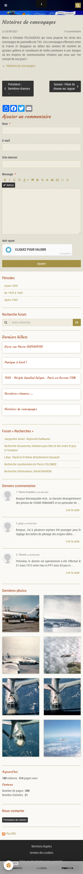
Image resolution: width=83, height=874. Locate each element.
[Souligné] (14, 180)
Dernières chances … (18, 393)
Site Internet (9, 157)
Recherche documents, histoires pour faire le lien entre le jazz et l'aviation (40, 448)
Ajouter (41, 263)
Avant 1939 (11, 286)
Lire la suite (73, 510)
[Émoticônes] (67, 180)
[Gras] (4, 180)
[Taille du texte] (19, 180)
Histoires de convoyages (20, 66)
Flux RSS (11, 833)
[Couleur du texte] (26, 180)
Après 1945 (11, 300)
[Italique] (9, 180)
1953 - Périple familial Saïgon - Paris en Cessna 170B (40, 378)
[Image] (52, 180)
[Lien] (42, 180)
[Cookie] (8, 865)
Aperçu (10, 185)
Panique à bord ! (15, 362)
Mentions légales (41, 846)
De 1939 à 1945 (13, 293)
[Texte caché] (47, 180)
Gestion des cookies (41, 852)
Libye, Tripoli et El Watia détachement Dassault (31, 457)
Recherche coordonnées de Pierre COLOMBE (30, 464)
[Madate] (41, 868)
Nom (5, 123)
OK (77, 322)
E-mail (6, 140)
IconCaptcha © (65, 254)
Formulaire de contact (15, 819)
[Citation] (32, 180)
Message (7, 174)
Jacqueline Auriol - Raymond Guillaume (27, 439)
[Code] (62, 180)
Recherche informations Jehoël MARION (28, 471)
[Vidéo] (57, 180)
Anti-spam (8, 240)
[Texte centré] (37, 180)
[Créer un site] (15, 868)
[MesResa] (67, 868)
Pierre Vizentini (27, 492)
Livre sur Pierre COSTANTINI (23, 347)
